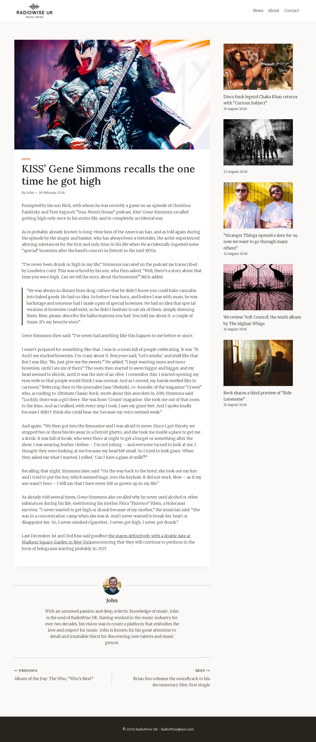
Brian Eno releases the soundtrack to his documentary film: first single (171, 678)
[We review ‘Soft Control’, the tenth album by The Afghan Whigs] (262, 287)
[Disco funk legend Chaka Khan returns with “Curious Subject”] (262, 67)
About (273, 10)
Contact (291, 10)
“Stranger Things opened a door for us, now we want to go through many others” (260, 241)
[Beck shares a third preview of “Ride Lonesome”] (262, 363)
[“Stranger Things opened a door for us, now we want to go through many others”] (262, 205)
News (258, 10)
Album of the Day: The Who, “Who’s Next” (53, 675)
